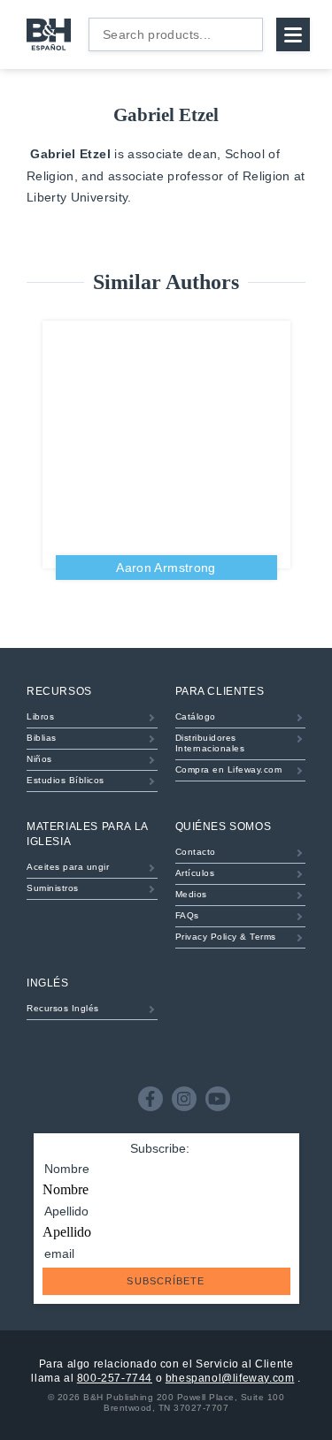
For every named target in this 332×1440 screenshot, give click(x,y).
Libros (40, 716)
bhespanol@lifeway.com (230, 1378)
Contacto (195, 852)
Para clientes (220, 691)
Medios (191, 894)
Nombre (65, 1189)
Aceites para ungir (68, 867)
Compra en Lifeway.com (228, 769)
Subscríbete (166, 1281)
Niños (39, 759)
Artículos (195, 873)
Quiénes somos (223, 826)
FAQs (187, 915)
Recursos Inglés (63, 1008)
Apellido (66, 1231)
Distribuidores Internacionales (210, 743)
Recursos (59, 691)
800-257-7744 (114, 1378)
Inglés (48, 983)
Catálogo (195, 716)
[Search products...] (245, 34)
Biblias (42, 738)
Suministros (53, 888)
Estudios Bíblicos (65, 780)
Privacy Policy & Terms (225, 936)
